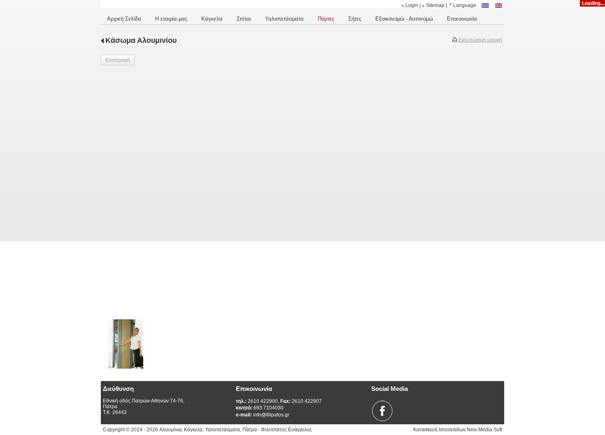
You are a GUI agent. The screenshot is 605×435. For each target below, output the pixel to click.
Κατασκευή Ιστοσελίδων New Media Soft (457, 430)
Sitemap (435, 5)
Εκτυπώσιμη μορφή (480, 40)
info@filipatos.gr (262, 415)
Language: (465, 5)
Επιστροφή (117, 60)
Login (411, 5)
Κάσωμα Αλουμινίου (141, 40)
